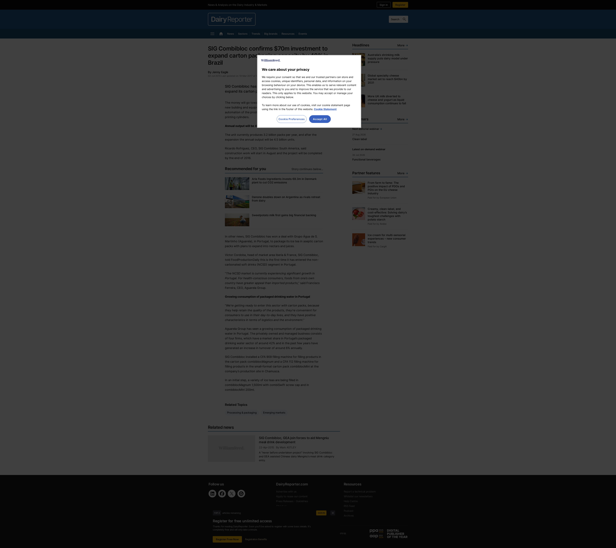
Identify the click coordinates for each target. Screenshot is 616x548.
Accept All (320, 119)
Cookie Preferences (291, 119)
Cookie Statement (325, 109)
